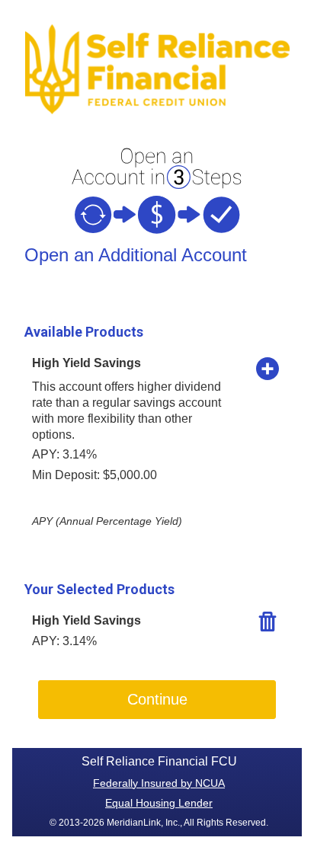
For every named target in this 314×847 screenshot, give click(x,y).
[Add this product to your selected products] (267, 367)
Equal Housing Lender (159, 803)
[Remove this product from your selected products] (267, 620)
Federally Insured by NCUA (159, 783)
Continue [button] (157, 699)
